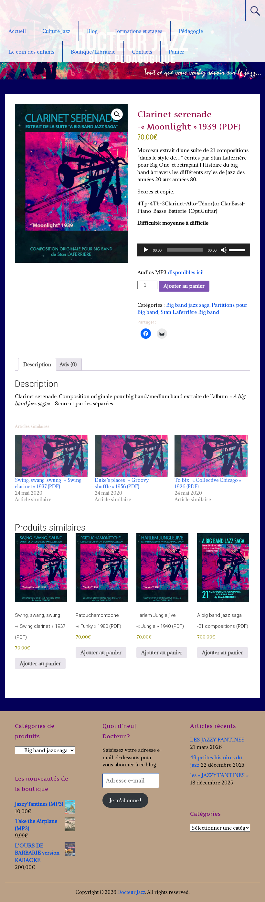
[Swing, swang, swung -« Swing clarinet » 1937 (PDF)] (51, 456)
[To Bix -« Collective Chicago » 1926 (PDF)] (211, 456)
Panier (176, 51)
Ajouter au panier (184, 286)
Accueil (17, 31)
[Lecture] (146, 250)
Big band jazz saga (187, 305)
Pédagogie (191, 31)
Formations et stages (138, 31)
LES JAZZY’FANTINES (217, 739)
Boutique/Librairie (93, 51)
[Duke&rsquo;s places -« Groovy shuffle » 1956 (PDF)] (131, 456)
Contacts (142, 51)
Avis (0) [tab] (68, 364)
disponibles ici (185, 272)
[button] (117, 114)
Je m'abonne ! (125, 800)
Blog (92, 31)
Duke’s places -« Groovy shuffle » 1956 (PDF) (122, 483)
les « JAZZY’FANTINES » (219, 775)
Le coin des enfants (31, 51)
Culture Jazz (56, 31)
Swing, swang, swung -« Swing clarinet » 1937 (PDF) (48, 483)
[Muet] (223, 250)
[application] (193, 250)
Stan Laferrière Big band (190, 312)
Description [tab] (37, 364)
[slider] (238, 249)
